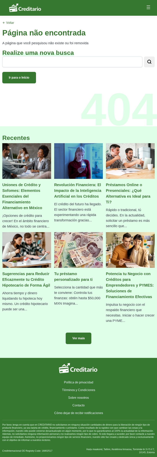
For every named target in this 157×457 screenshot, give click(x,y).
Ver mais (78, 338)
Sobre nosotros (78, 397)
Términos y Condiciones (78, 390)
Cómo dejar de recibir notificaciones (78, 413)
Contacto (78, 405)
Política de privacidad (78, 382)
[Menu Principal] (148, 8)
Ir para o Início (19, 77)
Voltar (9, 22)
